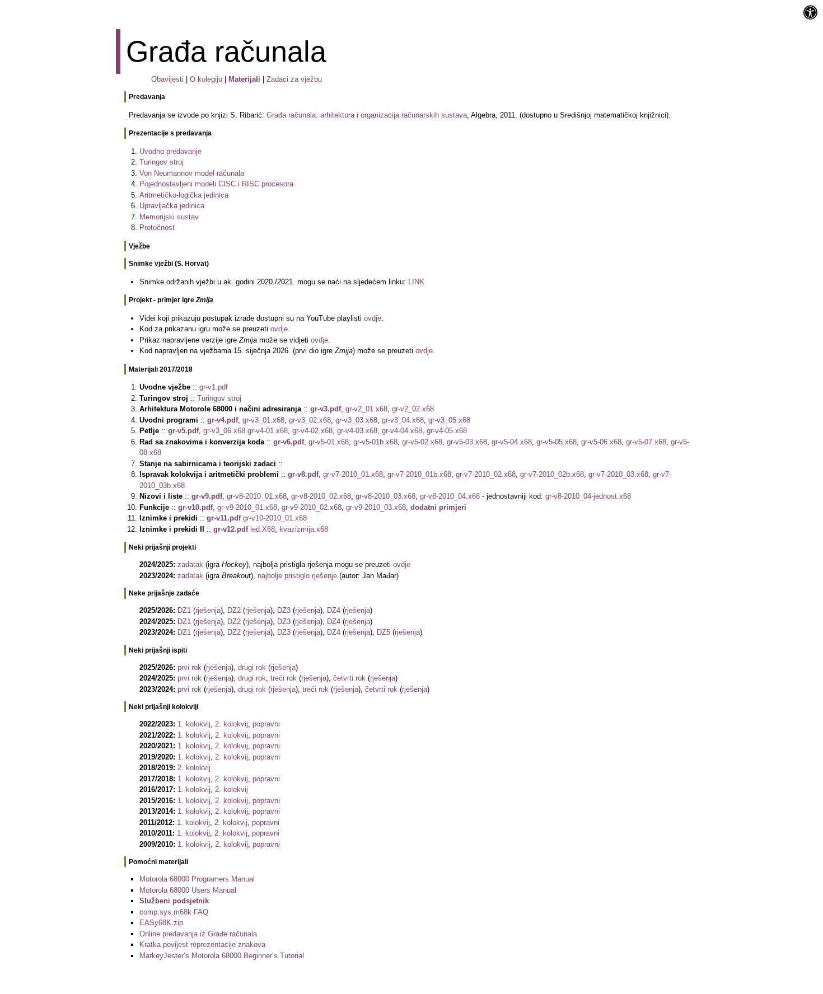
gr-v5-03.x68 (467, 442)
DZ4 (333, 610)
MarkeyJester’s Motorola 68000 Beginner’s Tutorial (221, 955)
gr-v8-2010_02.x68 (321, 496)
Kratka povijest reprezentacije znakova (202, 944)
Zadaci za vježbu (294, 79)
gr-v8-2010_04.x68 (450, 496)
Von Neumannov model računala (191, 173)
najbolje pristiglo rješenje (297, 575)
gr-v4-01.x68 (267, 430)
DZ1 (184, 610)
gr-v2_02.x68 (413, 409)
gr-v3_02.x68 (310, 420)
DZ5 (383, 632)
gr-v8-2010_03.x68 (385, 496)
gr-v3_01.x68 (263, 420)
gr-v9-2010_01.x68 (247, 507)
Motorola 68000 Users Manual (187, 890)
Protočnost (157, 227)
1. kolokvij (194, 724)
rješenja (208, 610)
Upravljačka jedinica (171, 205)
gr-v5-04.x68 (512, 442)
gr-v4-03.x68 (357, 430)
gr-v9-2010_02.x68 (312, 507)
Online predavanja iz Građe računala (198, 934)
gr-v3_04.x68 (403, 420)
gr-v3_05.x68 (449, 420)
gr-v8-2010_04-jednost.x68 (588, 496)
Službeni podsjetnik (174, 901)
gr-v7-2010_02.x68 (486, 474)
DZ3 (284, 610)
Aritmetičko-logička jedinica (183, 195)
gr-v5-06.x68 (601, 442)
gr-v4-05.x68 (447, 430)
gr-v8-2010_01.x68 (257, 496)
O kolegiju (206, 79)
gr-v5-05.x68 (556, 442)
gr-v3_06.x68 (224, 430)
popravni (266, 724)
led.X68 (262, 529)
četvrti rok (349, 678)
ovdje (372, 318)
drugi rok (252, 667)
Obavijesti (167, 79)
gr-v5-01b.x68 (375, 442)
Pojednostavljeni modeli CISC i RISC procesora (216, 184)
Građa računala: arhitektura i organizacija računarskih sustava (366, 115)
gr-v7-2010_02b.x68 (552, 474)
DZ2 (234, 610)
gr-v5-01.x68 (328, 442)
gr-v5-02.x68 (422, 442)
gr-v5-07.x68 (646, 442)
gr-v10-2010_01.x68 (275, 518)
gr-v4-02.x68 (312, 430)
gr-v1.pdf (213, 387)
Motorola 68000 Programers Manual (197, 879)
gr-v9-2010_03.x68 (376, 507)
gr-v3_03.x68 (356, 420)
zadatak (190, 564)
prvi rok (189, 667)
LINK (416, 282)
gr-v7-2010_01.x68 (353, 474)
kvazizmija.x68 (303, 529)
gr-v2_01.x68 (366, 409)
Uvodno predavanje (170, 151)
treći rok (283, 678)
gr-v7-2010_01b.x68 (419, 474)
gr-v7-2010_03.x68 (618, 474)
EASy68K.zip (161, 922)
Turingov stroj (161, 162)
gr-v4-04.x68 (402, 430)
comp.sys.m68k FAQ (173, 912)
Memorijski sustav (169, 217)
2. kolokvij (231, 724)
